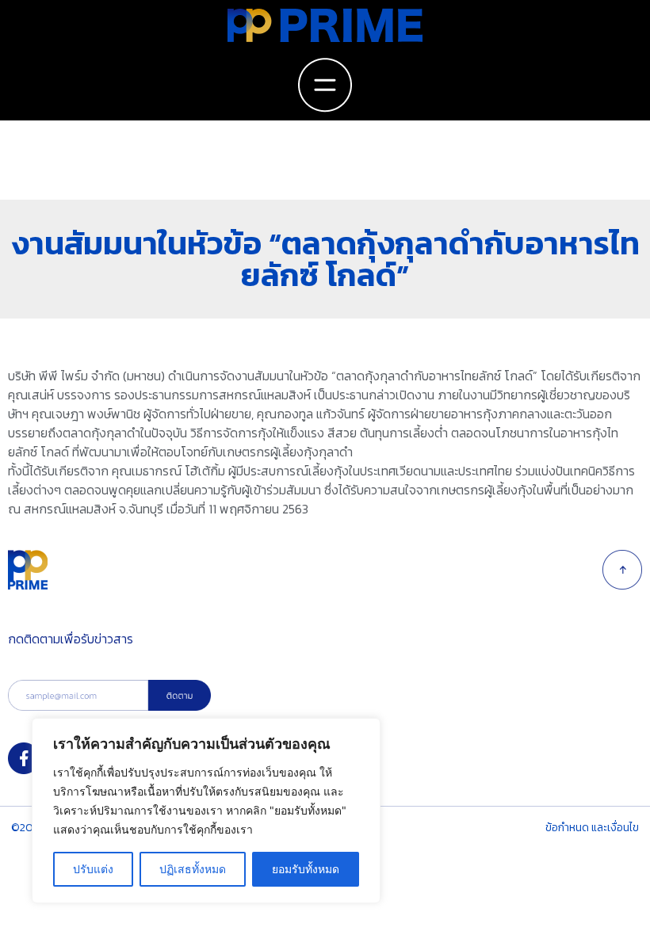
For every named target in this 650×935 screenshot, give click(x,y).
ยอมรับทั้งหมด (305, 869)
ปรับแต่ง (93, 869)
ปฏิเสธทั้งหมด (192, 869)
